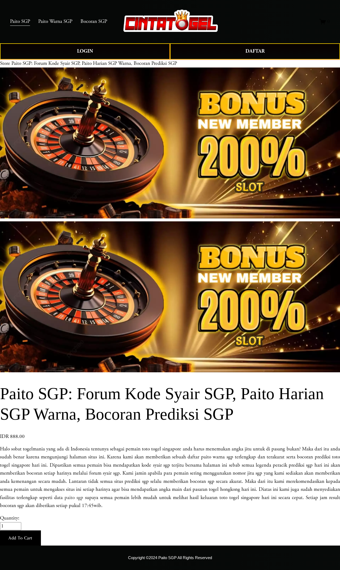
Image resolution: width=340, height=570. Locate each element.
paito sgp (74, 498)
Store (5, 63)
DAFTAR (255, 51)
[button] (20, 538)
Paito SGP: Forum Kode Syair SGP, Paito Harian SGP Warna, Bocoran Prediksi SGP (94, 63)
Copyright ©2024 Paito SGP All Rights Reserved (170, 557)
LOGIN (85, 51)
